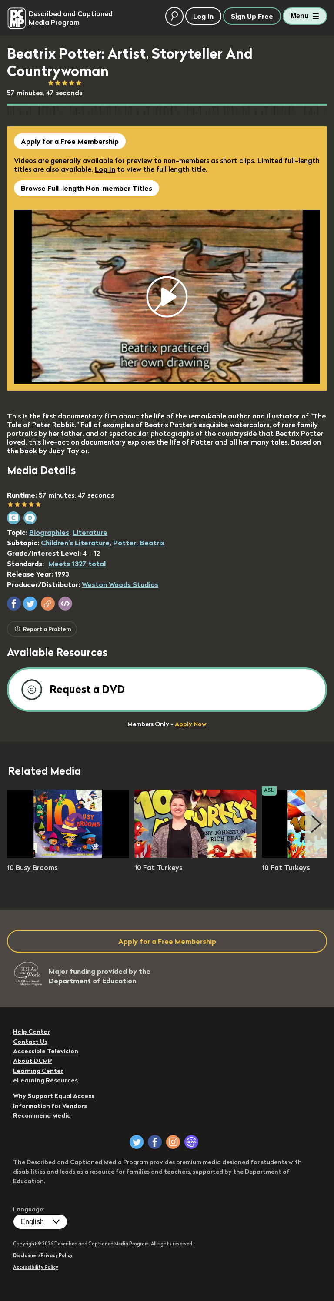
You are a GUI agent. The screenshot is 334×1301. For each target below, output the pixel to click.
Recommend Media (42, 1115)
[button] (14, 604)
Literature (90, 532)
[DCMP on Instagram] (173, 1142)
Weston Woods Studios (120, 584)
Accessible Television (45, 1051)
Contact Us (30, 1041)
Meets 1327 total (77, 563)
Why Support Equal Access (53, 1096)
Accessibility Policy (35, 1267)
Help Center (31, 1031)
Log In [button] (203, 16)
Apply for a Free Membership (70, 141)
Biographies (49, 532)
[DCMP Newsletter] (191, 1142)
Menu (300, 16)
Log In (105, 169)
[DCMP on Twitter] (137, 1142)
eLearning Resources (45, 1080)
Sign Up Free (252, 16)
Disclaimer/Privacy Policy (43, 1255)
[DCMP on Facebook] (155, 1142)
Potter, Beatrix (139, 542)
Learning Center (38, 1071)
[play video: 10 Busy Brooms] (68, 855)
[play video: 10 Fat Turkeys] (195, 855)
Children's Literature (75, 542)
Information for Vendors (50, 1106)
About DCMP (32, 1061)
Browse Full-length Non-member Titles (86, 188)
